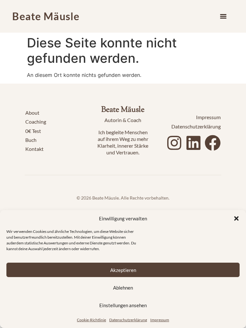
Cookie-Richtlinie (91, 319)
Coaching (35, 122)
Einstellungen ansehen (123, 305)
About (32, 113)
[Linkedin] (193, 143)
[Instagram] (174, 143)
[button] (236, 218)
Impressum (159, 319)
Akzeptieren (123, 270)
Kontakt (34, 149)
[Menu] (223, 16)
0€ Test (33, 131)
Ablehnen (123, 288)
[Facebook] (213, 143)
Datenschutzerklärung (128, 319)
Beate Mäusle (45, 16)
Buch (31, 140)
